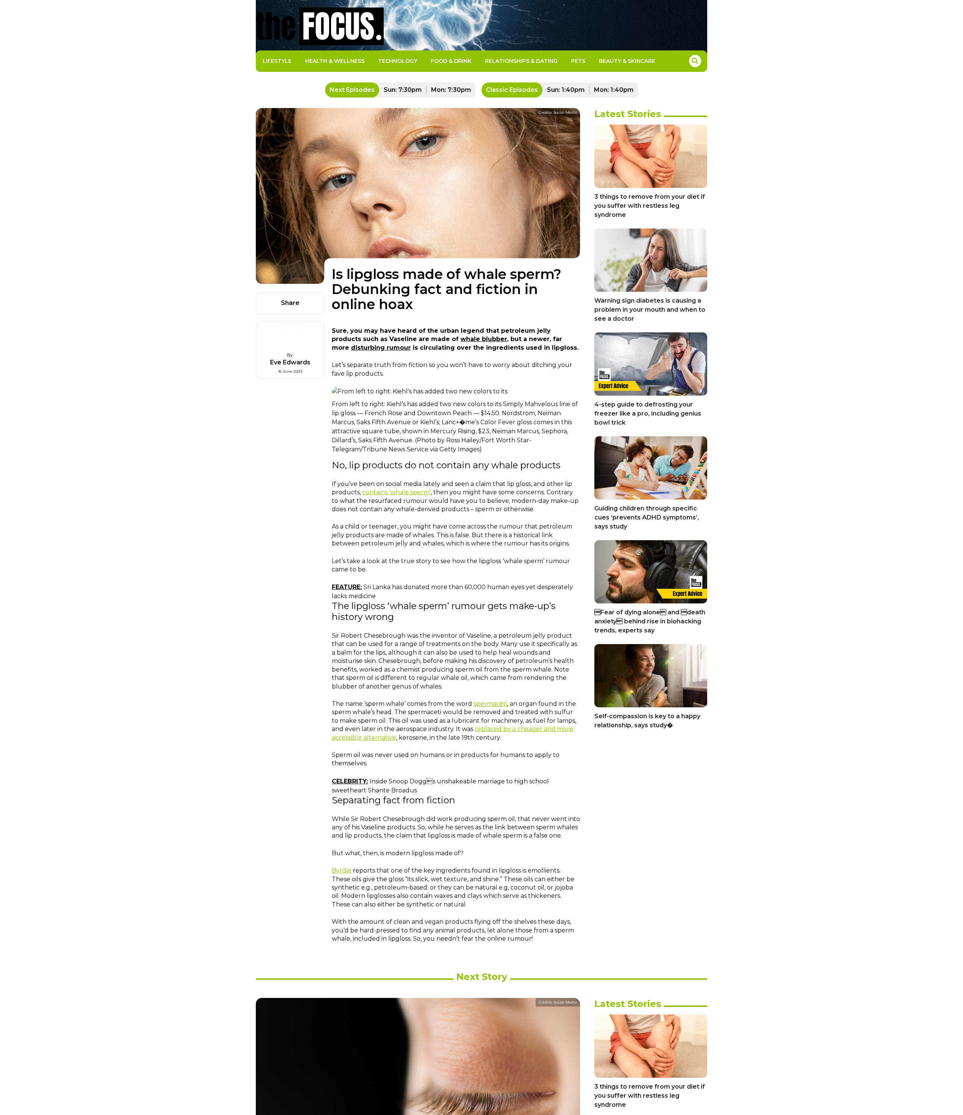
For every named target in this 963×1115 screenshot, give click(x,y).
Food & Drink (451, 61)
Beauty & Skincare (627, 61)
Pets (578, 61)
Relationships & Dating (521, 61)
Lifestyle (277, 61)
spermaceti (490, 703)
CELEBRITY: (350, 781)
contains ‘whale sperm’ (396, 492)
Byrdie (341, 870)
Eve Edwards (290, 362)
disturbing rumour (381, 347)
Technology (397, 61)
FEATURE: (347, 587)
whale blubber (483, 339)
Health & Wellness (335, 61)
